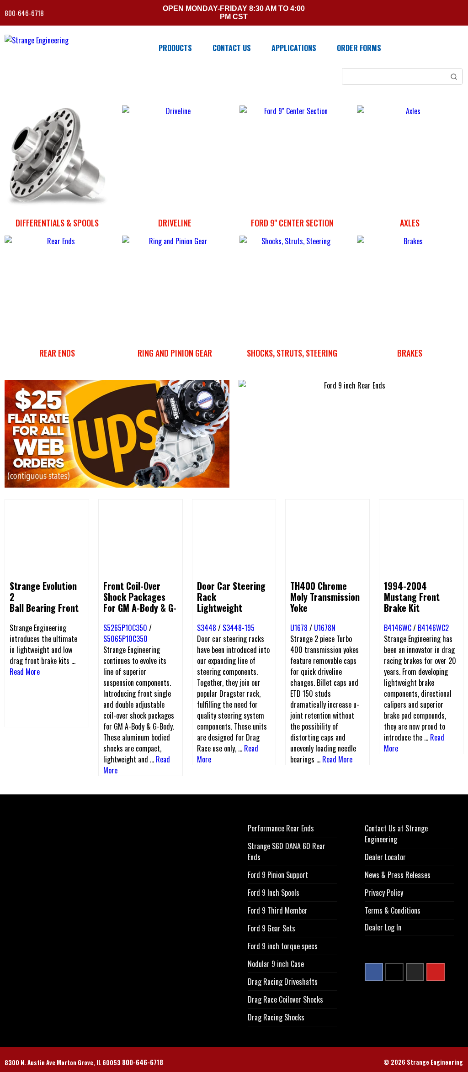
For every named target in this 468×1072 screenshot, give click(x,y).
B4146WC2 (433, 627)
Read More (25, 671)
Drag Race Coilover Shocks (285, 999)
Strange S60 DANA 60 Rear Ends (286, 851)
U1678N (324, 627)
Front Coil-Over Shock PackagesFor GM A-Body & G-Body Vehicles (139, 602)
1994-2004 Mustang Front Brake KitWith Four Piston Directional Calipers (415, 613)
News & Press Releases (398, 874)
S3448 (206, 627)
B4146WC (397, 627)
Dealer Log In (383, 927)
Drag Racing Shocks (276, 1017)
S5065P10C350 (125, 638)
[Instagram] (415, 972)
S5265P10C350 (125, 627)
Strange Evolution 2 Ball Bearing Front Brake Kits (44, 602)
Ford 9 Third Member (278, 910)
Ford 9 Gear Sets (271, 928)
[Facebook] (374, 972)
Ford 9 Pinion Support (278, 874)
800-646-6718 (25, 13)
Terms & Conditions (392, 910)
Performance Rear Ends (281, 828)
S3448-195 (239, 627)
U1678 (299, 627)
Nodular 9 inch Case (276, 963)
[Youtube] (435, 972)
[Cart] (460, 14)
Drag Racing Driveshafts (283, 981)
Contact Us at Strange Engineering (396, 834)
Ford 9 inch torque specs (283, 946)
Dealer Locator (385, 856)
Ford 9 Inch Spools (273, 892)
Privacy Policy (384, 892)
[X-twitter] (394, 972)
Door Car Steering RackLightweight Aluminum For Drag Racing (233, 607)
